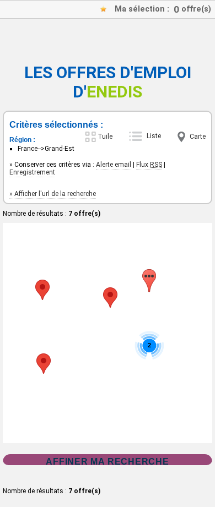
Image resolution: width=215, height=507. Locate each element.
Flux (149, 164)
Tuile (105, 136)
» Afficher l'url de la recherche (52, 194)
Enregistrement (32, 172)
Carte (198, 136)
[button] (110, 297)
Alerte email (113, 164)
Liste (154, 136)
